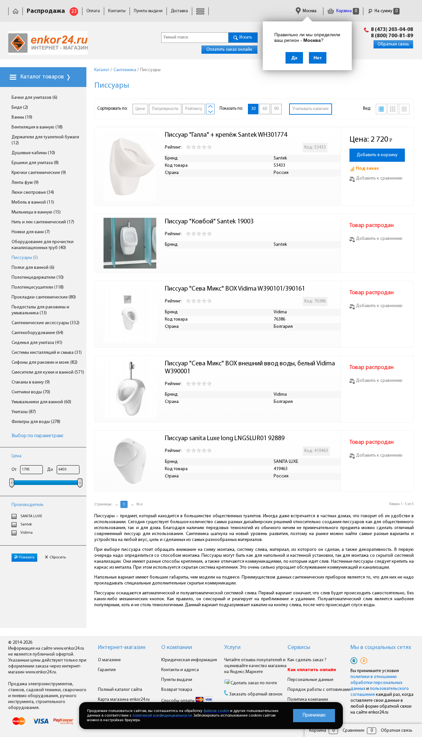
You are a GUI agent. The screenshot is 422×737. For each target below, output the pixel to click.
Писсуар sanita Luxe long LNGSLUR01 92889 (225, 438)
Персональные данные (310, 679)
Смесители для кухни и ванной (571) (48, 372)
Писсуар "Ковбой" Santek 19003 (209, 221)
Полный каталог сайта (120, 689)
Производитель (28, 504)
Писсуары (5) (25, 257)
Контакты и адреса (180, 669)
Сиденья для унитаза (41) (37, 342)
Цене (140, 109)
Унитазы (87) (24, 412)
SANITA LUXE (31, 516)
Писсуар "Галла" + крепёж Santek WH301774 (226, 135)
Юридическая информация (189, 660)
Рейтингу (193, 109)
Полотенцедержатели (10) (38, 277)
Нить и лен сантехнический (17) (43, 222)
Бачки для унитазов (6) (34, 97)
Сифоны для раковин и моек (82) (44, 362)
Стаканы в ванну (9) (31, 382)
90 (276, 109)
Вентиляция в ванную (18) (37, 127)
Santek (26, 524)
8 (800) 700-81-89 (392, 36)
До (50, 469)
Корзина (346, 11)
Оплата (93, 11)
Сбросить (57, 557)
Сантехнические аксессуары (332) (45, 323)
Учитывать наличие (310, 109)
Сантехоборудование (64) (37, 332)
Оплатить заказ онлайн (229, 49)
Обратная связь (393, 44)
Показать (27, 557)
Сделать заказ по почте (253, 683)
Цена (16, 456)
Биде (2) (20, 107)
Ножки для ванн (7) (31, 232)
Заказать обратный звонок (256, 694)
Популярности (165, 109)
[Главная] (15, 11)
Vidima (26, 533)
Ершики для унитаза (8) (35, 162)
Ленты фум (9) (25, 182)
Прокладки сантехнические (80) (44, 297)
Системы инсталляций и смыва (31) (47, 352)
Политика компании (307, 699)
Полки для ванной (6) (33, 267)
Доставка (179, 11)
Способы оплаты (178, 700)
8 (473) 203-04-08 (392, 29)
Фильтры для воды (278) (36, 421)
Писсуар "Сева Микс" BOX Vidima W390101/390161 (235, 289)
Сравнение (353, 730)
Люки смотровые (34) (33, 192)
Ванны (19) (22, 117)
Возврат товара (176, 689)
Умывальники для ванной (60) (41, 402)
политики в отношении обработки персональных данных (376, 682)
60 (264, 109)
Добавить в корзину (377, 155)
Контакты (117, 11)
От (14, 469)
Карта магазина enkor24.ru (124, 699)
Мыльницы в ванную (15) (36, 212)
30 (253, 109)
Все (139, 504)
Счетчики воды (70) (31, 392)
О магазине (109, 660)
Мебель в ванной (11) (33, 202)
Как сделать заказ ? (306, 660)
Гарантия (107, 669)
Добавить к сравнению (379, 178)
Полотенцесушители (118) (38, 287)
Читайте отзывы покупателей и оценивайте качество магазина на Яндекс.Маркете (255, 666)
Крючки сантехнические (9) (39, 172)
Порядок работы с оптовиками (318, 689)
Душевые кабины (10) (33, 153)
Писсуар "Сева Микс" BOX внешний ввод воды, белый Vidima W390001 (250, 367)
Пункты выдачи (148, 11)
